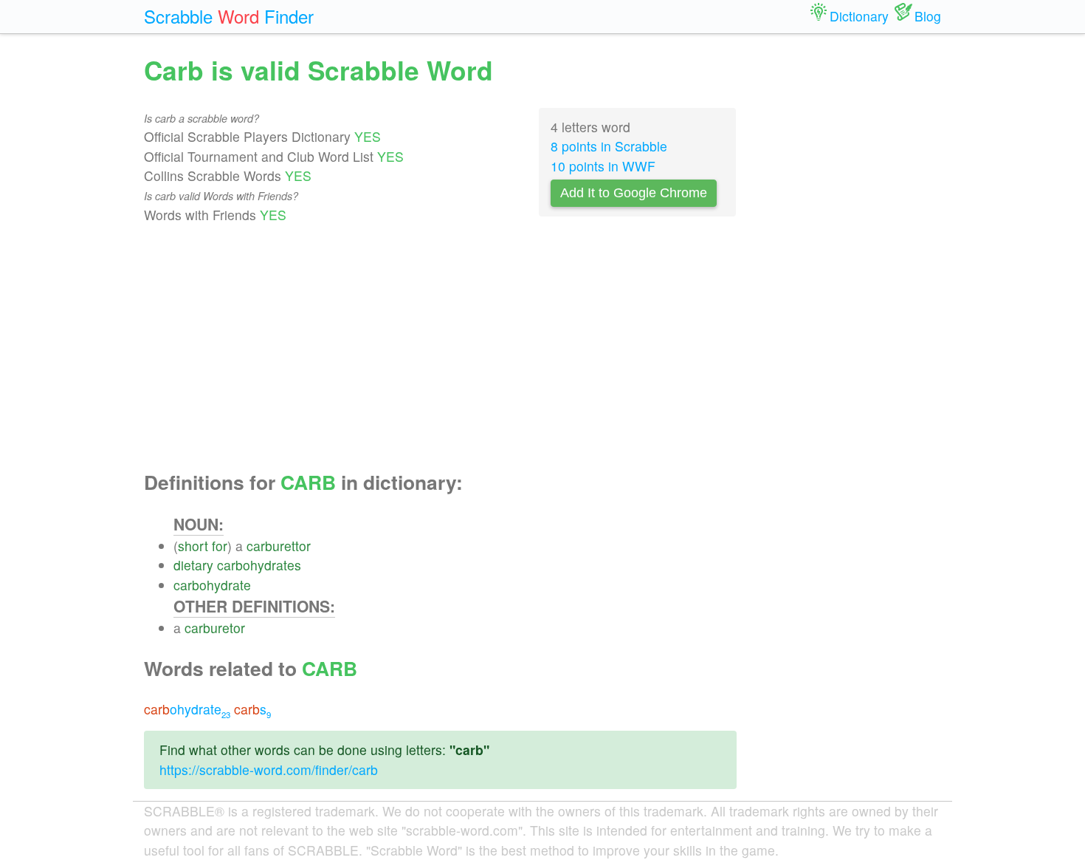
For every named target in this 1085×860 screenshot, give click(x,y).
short (193, 545)
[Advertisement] (440, 348)
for (219, 545)
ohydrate (187, 709)
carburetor (215, 627)
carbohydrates (259, 565)
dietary (193, 565)
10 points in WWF (603, 166)
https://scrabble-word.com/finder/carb (268, 769)
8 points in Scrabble (609, 146)
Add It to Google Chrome (633, 192)
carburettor (279, 545)
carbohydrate (212, 585)
